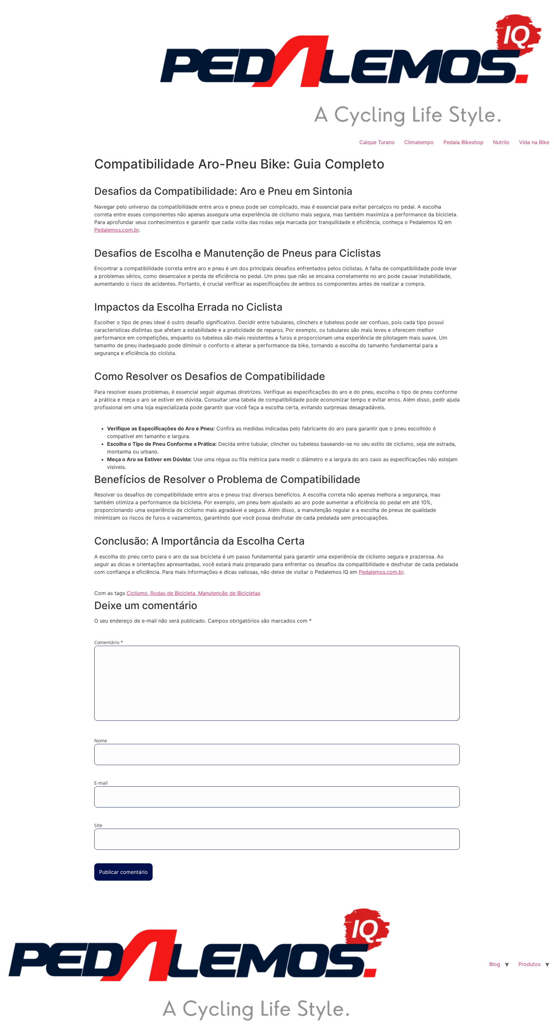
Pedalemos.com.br (116, 230)
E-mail (101, 783)
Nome (100, 740)
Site (98, 825)
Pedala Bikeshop (463, 142)
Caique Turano (377, 142)
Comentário (108, 642)
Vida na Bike (534, 142)
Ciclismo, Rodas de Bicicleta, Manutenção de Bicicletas (193, 593)
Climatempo (419, 142)
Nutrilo (501, 142)
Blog (494, 964)
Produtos (529, 964)
